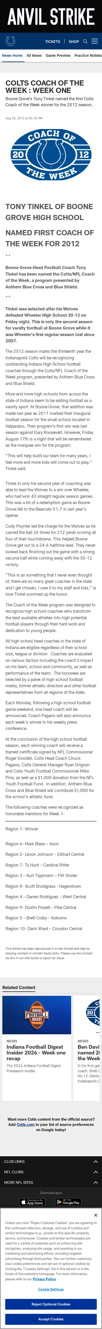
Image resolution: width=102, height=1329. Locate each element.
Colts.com (26, 1124)
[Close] (95, 1215)
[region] (51, 1268)
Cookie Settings (51, 1289)
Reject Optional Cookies (51, 1304)
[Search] (85, 41)
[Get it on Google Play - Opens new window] (68, 1204)
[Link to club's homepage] (10, 39)
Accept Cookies (51, 1319)
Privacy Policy (44, 1279)
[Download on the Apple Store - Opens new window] (32, 1202)
